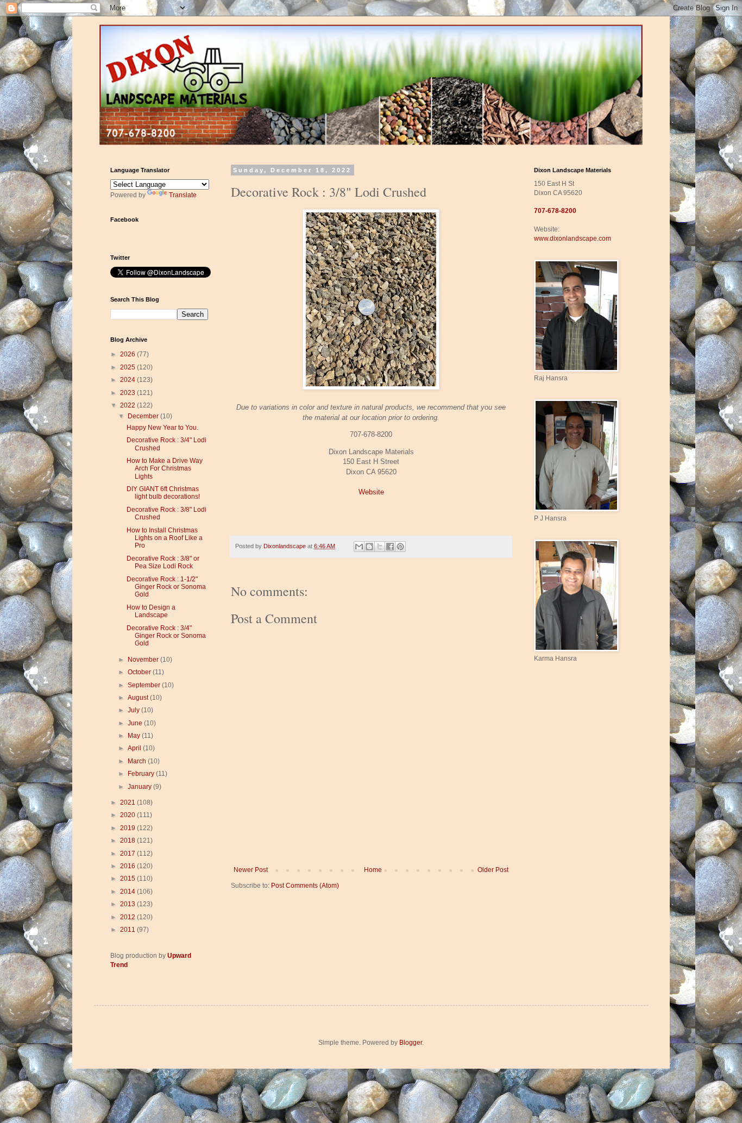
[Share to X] (379, 546)
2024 (128, 380)
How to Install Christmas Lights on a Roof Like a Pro (165, 538)
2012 (128, 917)
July (134, 710)
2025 (128, 367)
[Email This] (359, 546)
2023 (128, 393)
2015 (128, 878)
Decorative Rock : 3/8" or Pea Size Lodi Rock (163, 562)
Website (371, 492)
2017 (128, 853)
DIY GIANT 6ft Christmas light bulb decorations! (163, 492)
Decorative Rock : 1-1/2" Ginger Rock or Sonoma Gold (166, 587)
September (145, 685)
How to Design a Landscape (151, 611)
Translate (183, 195)
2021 (128, 802)
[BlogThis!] (369, 546)
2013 (128, 904)
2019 (128, 828)
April (135, 748)
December (144, 416)
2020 (128, 815)
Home (373, 870)
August (139, 697)
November (144, 659)
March (138, 761)
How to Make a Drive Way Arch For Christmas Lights (165, 468)
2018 (128, 840)
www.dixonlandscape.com (572, 238)
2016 (128, 866)
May (135, 735)
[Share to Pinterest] (400, 546)
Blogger (410, 1042)
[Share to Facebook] (390, 546)
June (136, 723)
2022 (128, 405)
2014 (128, 891)
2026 (128, 354)
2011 (128, 929)
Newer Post (251, 870)
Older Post (492, 870)
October (140, 672)
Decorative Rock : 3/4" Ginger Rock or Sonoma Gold (166, 636)
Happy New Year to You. (162, 427)
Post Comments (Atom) (305, 885)
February (142, 773)
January (140, 787)
